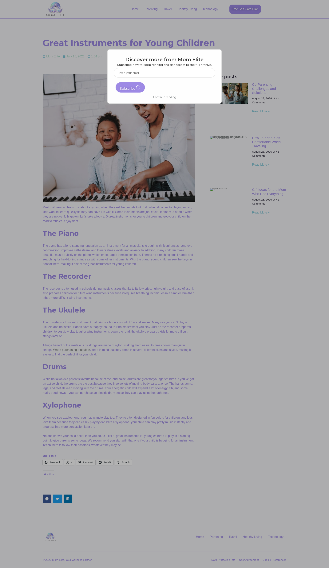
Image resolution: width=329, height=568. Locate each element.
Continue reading (164, 97)
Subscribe (128, 88)
